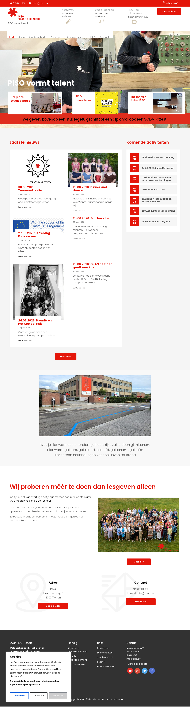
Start (11, 37)
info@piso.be (40, 3)
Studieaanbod (37, 37)
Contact (104, 37)
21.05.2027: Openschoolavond (158, 210)
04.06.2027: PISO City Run (156, 221)
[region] (38, 677)
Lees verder (25, 207)
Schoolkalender (76, 664)
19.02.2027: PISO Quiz (153, 189)
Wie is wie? (172, 3)
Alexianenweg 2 (135, 648)
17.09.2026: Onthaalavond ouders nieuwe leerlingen (156, 179)
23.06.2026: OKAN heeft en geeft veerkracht (93, 265)
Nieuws (21, 37)
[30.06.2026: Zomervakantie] (38, 170)
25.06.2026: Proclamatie (91, 218)
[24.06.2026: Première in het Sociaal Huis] (38, 291)
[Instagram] (171, 34)
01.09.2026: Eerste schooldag (158, 157)
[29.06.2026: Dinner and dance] (93, 170)
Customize (19, 695)
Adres (53, 582)
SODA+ (101, 661)
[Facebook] (177, 34)
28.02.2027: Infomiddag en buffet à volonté (157, 200)
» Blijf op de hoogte (136, 663)
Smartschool (169, 11)
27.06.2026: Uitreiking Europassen (34, 234)
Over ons (56, 37)
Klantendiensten (75, 37)
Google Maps (53, 605)
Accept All (58, 695)
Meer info (139, 561)
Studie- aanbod (104, 10)
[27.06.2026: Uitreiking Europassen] (38, 225)
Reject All (39, 695)
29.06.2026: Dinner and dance (90, 188)
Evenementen (105, 652)
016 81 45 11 (19, 3)
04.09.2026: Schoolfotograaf (158, 168)
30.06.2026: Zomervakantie (30, 188)
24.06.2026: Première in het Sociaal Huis (35, 322)
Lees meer (65, 356)
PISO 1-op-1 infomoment (135, 11)
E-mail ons (141, 601)
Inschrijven (68, 10)
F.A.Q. (93, 37)
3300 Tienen (133, 651)
